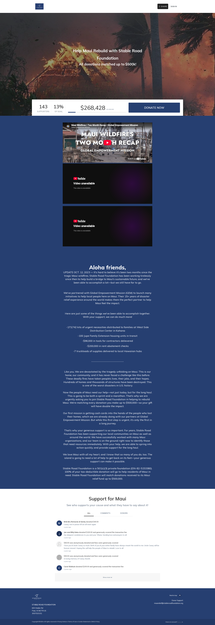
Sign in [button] (174, 6)
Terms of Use (72, 621)
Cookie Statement (84, 621)
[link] (39, 6)
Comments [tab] (105, 513)
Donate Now (154, 107)
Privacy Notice (62, 621)
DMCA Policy (95, 621)
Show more (107, 577)
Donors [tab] (124, 513)
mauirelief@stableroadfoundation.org (168, 603)
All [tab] (88, 513)
